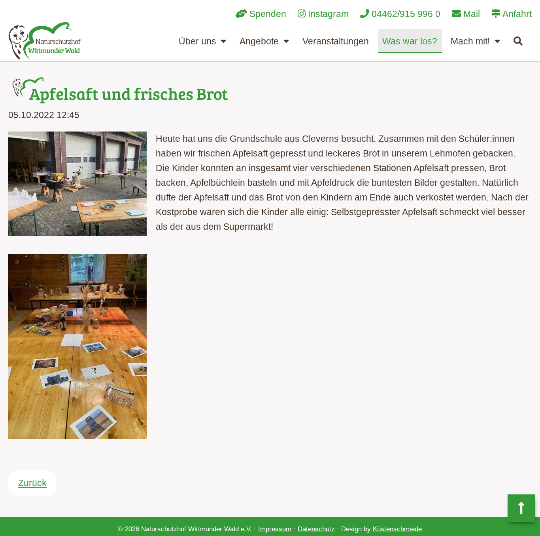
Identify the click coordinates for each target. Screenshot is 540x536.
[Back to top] (521, 508)
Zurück (32, 483)
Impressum (274, 529)
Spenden (266, 14)
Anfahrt (516, 14)
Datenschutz (316, 529)
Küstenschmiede (397, 529)
